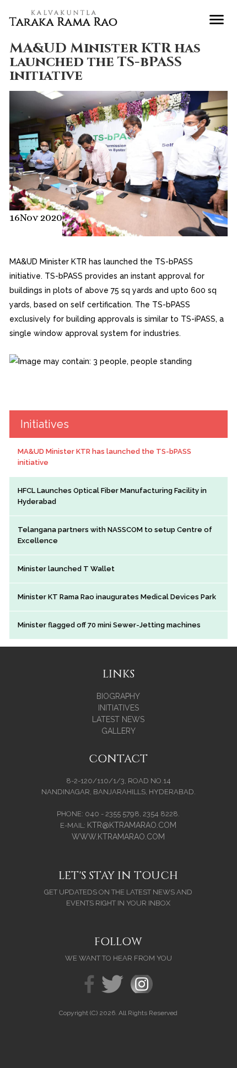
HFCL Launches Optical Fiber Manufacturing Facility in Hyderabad (112, 496)
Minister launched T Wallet (66, 569)
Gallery (118, 731)
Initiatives (118, 707)
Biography (118, 696)
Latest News (118, 719)
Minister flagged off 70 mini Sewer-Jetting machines (109, 625)
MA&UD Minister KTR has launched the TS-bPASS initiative (104, 457)
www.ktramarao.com (118, 836)
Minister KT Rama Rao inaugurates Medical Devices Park (117, 597)
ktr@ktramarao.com (131, 825)
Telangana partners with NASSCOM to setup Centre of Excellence (115, 535)
